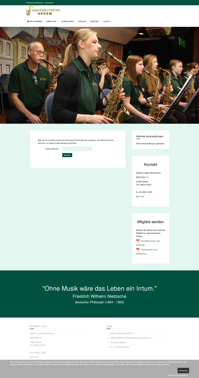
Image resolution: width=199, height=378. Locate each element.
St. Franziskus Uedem (119, 346)
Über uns (51, 21)
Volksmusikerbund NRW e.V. (122, 333)
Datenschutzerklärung (34, 2)
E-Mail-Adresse (52, 148)
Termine (82, 21)
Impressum (49, 2)
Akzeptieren (183, 370)
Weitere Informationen (177, 375)
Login (106, 21)
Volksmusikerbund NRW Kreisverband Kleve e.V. (131, 337)
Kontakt (94, 21)
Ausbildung (67, 21)
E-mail (141, 196)
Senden (67, 155)
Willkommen (35, 21)
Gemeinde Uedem (118, 342)
